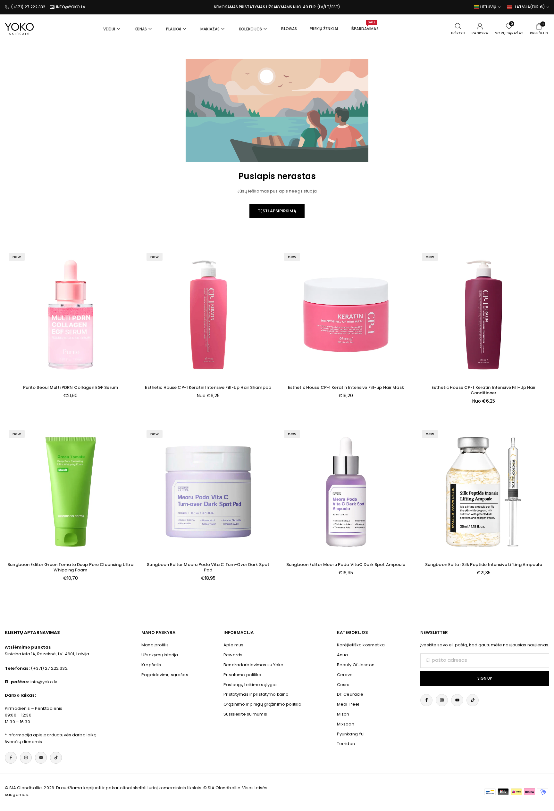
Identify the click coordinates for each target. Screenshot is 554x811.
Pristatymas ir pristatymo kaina (256, 694)
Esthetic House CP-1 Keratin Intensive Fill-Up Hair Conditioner (484, 390)
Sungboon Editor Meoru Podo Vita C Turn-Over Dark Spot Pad (208, 567)
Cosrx (343, 685)
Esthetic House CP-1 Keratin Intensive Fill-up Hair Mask (346, 387)
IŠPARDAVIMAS (365, 25)
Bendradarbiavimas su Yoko (253, 665)
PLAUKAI (173, 29)
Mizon (343, 714)
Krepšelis (151, 665)
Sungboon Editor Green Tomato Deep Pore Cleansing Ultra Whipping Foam (70, 567)
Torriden (346, 744)
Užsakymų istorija (159, 655)
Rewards (232, 655)
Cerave (345, 675)
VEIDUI (109, 29)
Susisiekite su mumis (245, 714)
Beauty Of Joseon (355, 665)
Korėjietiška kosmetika (361, 645)
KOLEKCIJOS (250, 29)
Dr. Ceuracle (350, 694)
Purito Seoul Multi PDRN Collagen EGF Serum (70, 387)
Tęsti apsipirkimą (277, 211)
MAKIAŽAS (210, 29)
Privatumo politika (242, 675)
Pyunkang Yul (351, 734)
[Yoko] (19, 28)
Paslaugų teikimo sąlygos (250, 685)
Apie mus (233, 645)
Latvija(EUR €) (530, 7)
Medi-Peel (348, 704)
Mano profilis (155, 645)
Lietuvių (488, 7)
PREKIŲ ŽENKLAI (324, 28)
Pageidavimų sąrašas (164, 675)
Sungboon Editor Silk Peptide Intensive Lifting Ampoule (483, 564)
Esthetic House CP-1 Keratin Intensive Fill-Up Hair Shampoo (208, 387)
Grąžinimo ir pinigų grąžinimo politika (262, 704)
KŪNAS (141, 29)
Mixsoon (345, 724)
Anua (342, 655)
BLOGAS (289, 28)
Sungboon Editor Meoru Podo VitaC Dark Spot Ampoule (346, 564)
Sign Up (484, 678)
